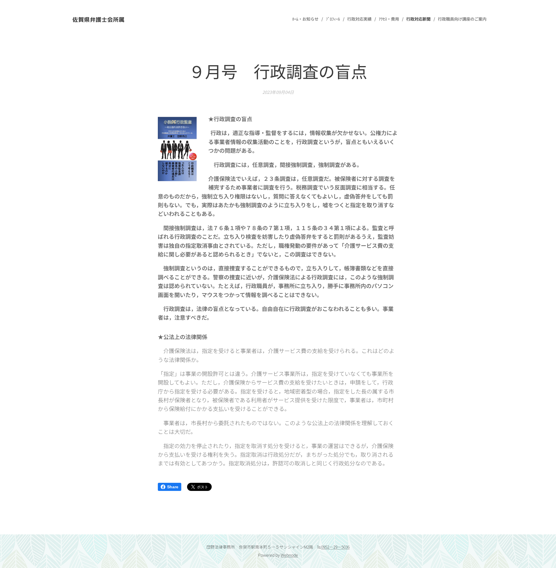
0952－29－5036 (335, 547)
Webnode (289, 555)
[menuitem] (307, 19)
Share (172, 487)
